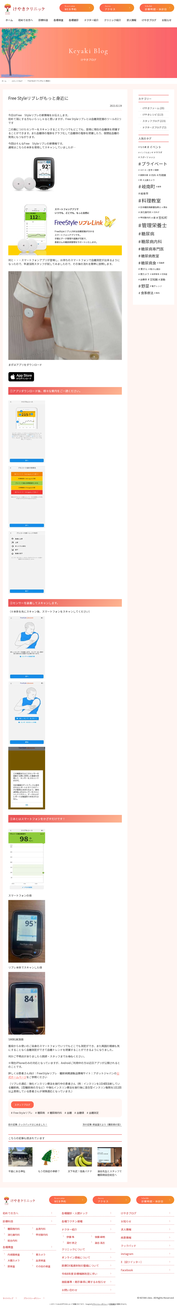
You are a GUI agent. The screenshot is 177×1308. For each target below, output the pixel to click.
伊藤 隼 (70, 1237)
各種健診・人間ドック (75, 1213)
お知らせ (166, 20)
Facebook (127, 1270)
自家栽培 (155, 274)
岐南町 (148, 186)
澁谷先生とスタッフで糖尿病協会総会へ (109, 1173)
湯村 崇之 (72, 1243)
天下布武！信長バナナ (80, 1171)
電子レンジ (157, 285)
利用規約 (112, 1304)
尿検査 (11, 1266)
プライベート (154, 163)
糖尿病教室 (150, 255)
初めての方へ (25, 20)
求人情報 (131, 20)
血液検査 (40, 1260)
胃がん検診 (155, 269)
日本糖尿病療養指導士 (150, 207)
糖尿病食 (148, 262)
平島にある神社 (16, 1171)
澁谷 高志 (100, 1243)
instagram (127, 1254)
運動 (162, 279)
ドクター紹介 (91, 20)
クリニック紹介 (112, 20)
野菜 (145, 286)
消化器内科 (145, 212)
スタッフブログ (150, 121)
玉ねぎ (157, 212)
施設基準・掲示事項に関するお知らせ (84, 1282)
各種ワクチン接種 (72, 1221)
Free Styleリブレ (22, 1112)
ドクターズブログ (151, 127)
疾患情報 (126, 1237)
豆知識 (154, 279)
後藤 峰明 (100, 1237)
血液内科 (40, 1229)
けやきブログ (149, 20)
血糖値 (80, 1112)
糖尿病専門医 (152, 248)
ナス (153, 157)
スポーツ (144, 157)
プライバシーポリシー (32, 1298)
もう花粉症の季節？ (49, 1171)
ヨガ (142, 170)
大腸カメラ (149, 179)
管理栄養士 (154, 225)
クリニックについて (73, 1249)
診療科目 (43, 20)
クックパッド (128, 1245)
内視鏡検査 (14, 1254)
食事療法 (147, 293)
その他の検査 (43, 1266)
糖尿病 (41, 1112)
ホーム (9, 20)
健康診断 (144, 174)
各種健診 (73, 20)
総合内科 (12, 1240)
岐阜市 (144, 193)
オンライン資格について (76, 1257)
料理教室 (151, 200)
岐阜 (159, 186)
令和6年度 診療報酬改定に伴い (79, 1273)
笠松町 (163, 217)
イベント (155, 147)
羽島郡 (161, 262)
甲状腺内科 (145, 217)
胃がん (144, 269)
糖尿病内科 (56, 1112)
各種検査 (58, 20)
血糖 (69, 1112)
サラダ (159, 152)
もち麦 (143, 147)
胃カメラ (144, 274)
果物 (165, 207)
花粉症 (164, 274)
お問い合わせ (69, 1290)
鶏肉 (158, 293)
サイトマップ (8, 1298)
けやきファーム (150, 108)
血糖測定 (94, 1112)
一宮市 (149, 169)
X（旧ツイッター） (132, 1262)
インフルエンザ (146, 152)
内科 (153, 175)
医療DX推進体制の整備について (80, 1265)
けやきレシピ (149, 114)
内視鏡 (162, 175)
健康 (157, 170)
